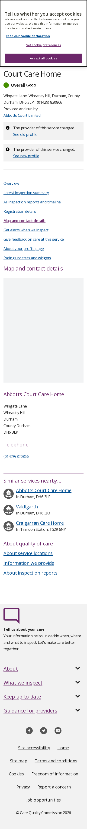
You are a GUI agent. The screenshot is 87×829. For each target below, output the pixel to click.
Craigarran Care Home (40, 523)
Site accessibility (34, 747)
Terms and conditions (56, 761)
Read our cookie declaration (28, 36)
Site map (18, 761)
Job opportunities (43, 800)
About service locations (28, 553)
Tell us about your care (24, 629)
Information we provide (28, 563)
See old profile (25, 134)
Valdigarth (27, 507)
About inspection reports (30, 573)
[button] (43, 85)
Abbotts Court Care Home (43, 490)
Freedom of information (54, 774)
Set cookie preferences (43, 45)
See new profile (26, 155)
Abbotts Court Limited (22, 115)
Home (63, 747)
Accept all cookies (43, 58)
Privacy (23, 787)
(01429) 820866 (16, 456)
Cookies (16, 774)
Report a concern (54, 787)
